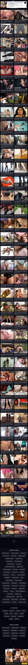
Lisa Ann (12, 591)
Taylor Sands (10, 594)
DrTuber (22, 613)
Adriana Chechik (10, 558)
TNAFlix (3, 342)
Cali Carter (14, 588)
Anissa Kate (6, 575)
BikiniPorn (23, 627)
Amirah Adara (14, 599)
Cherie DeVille (22, 602)
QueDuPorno (6, 635)
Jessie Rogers (9, 580)
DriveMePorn (14, 633)
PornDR (18, 610)
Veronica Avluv (5, 553)
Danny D (13, 575)
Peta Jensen (6, 555)
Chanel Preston (14, 553)
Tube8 (17, 300)
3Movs (23, 610)
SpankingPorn (14, 630)
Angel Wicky (7, 588)
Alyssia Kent (18, 594)
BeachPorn (22, 630)
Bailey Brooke (6, 585)
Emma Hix (22, 585)
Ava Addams (14, 583)
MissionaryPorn (15, 627)
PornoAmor (14, 635)
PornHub (4, 91)
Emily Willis (22, 599)
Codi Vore (14, 602)
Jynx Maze (13, 555)
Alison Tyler (19, 596)
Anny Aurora (15, 572)
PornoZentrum (5, 627)
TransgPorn (21, 616)
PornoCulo (22, 633)
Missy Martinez (21, 575)
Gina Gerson (15, 585)
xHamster (4, 22)
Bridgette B (7, 577)
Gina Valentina (5, 583)
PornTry (17, 619)
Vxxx (11, 613)
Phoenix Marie (10, 564)
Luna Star (18, 564)
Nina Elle (22, 572)
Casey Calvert (19, 558)
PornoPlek (22, 635)
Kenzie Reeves (6, 602)
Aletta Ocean (15, 577)
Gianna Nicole (22, 583)
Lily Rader (5, 591)
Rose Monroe (9, 561)
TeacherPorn (6, 630)
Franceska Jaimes (10, 596)
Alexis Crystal (6, 599)
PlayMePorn (6, 633)
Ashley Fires (20, 566)
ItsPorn (11, 619)
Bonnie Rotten (18, 561)
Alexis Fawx (7, 572)
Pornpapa (6, 616)
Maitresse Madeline (10, 566)
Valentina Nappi (7, 569)
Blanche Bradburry (20, 591)
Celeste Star (21, 588)
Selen (22, 577)
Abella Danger (21, 555)
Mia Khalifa (22, 569)
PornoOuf (14, 638)
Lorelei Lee (23, 553)
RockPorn (13, 616)
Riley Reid (15, 569)
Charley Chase (18, 580)
